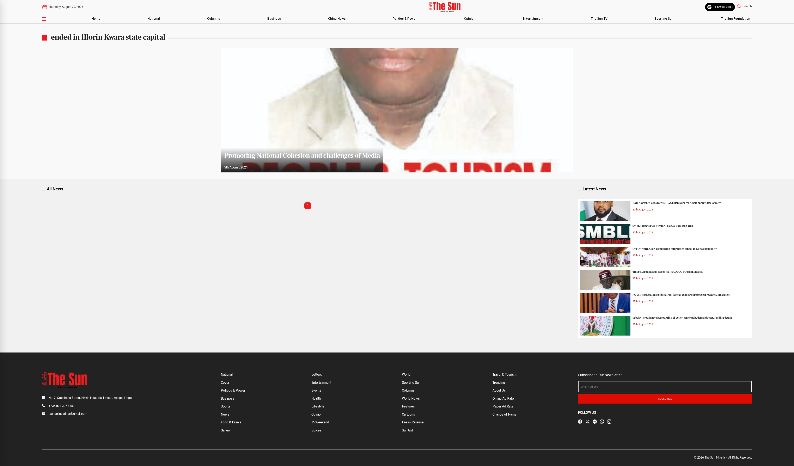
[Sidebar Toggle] (44, 19)
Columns (213, 18)
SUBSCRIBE (665, 399)
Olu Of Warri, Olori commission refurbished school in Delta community (675, 249)
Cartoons (408, 414)
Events (316, 390)
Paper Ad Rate (503, 406)
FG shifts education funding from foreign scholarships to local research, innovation (681, 295)
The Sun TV (599, 18)
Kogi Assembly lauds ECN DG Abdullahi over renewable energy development (677, 203)
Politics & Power (405, 18)
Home (96, 18)
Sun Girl (407, 430)
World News (411, 398)
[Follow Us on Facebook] (580, 421)
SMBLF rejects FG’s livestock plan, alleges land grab (663, 226)
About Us (499, 390)
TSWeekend (320, 422)
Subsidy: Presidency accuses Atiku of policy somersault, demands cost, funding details (682, 318)
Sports (226, 406)
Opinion (469, 18)
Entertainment (533, 18)
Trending (499, 383)
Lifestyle (317, 406)
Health (316, 398)
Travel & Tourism (505, 374)
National (153, 18)
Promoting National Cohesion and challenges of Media (302, 156)
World (406, 374)
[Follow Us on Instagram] (609, 421)
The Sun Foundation (735, 18)
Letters (316, 374)
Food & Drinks (231, 422)
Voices (316, 430)
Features (408, 406)
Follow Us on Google (723, 7)
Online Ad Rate (503, 398)
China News (337, 18)
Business (274, 18)
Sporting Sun (664, 18)
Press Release (413, 422)
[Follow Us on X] (587, 421)
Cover (225, 383)
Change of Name (505, 414)
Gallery (226, 430)
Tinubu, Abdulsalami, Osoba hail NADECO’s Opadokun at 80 (668, 272)
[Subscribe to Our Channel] (595, 421)
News (225, 414)
